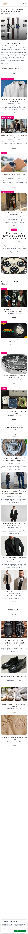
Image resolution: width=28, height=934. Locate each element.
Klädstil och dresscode (7, 192)
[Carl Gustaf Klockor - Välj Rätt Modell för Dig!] (14, 28)
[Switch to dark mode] (23, 3)
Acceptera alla (20, 930)
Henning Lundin (6, 35)
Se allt (14, 73)
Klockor (6, 28)
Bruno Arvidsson (11, 216)
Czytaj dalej (14, 252)
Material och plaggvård (7, 78)
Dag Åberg (10, 463)
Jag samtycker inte (7, 930)
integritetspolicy (5, 928)
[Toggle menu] (25, 3)
